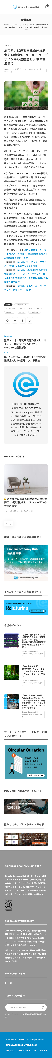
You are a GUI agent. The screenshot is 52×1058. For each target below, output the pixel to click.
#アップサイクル (22, 305)
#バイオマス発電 (34, 308)
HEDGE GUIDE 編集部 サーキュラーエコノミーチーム (22, 69)
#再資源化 (9, 312)
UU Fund (32, 938)
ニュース (16, 25)
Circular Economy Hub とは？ (22, 1045)
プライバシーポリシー (26, 1050)
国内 (24, 25)
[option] (26, 488)
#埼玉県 (21, 312)
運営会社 (10, 1050)
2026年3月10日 (22, 511)
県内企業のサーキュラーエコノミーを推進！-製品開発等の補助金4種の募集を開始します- (25, 254)
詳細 (15, 961)
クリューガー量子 (10, 511)
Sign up (42, 1007)
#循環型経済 (34, 312)
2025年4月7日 (9, 72)
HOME (6, 25)
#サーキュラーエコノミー (14, 308)
